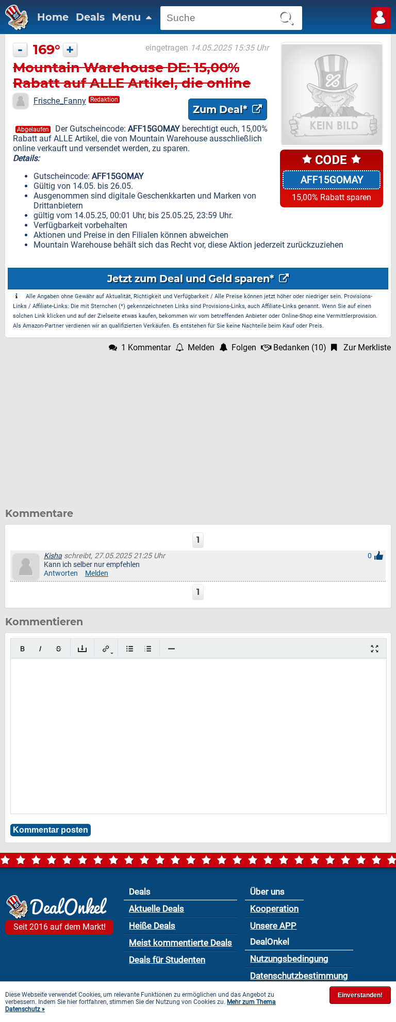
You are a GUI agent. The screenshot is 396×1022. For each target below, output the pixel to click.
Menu (127, 17)
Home (53, 17)
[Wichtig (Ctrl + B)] (22, 649)
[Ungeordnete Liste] (130, 649)
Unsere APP (273, 925)
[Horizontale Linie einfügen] (171, 649)
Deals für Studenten (167, 959)
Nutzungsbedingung (289, 958)
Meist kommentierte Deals (180, 942)
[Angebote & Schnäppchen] (14, 28)
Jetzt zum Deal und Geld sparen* (191, 278)
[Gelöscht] (59, 649)
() (299, 347)
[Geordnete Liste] (148, 649)
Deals (90, 17)
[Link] (106, 649)
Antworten (61, 573)
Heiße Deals (152, 925)
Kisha (53, 555)
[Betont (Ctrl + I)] (40, 649)
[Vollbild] (375, 649)
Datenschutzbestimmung (299, 975)
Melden (96, 573)
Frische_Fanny (60, 101)
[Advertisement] (198, 424)
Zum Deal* (221, 109)
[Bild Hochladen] (82, 649)
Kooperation (274, 908)
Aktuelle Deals (156, 908)
